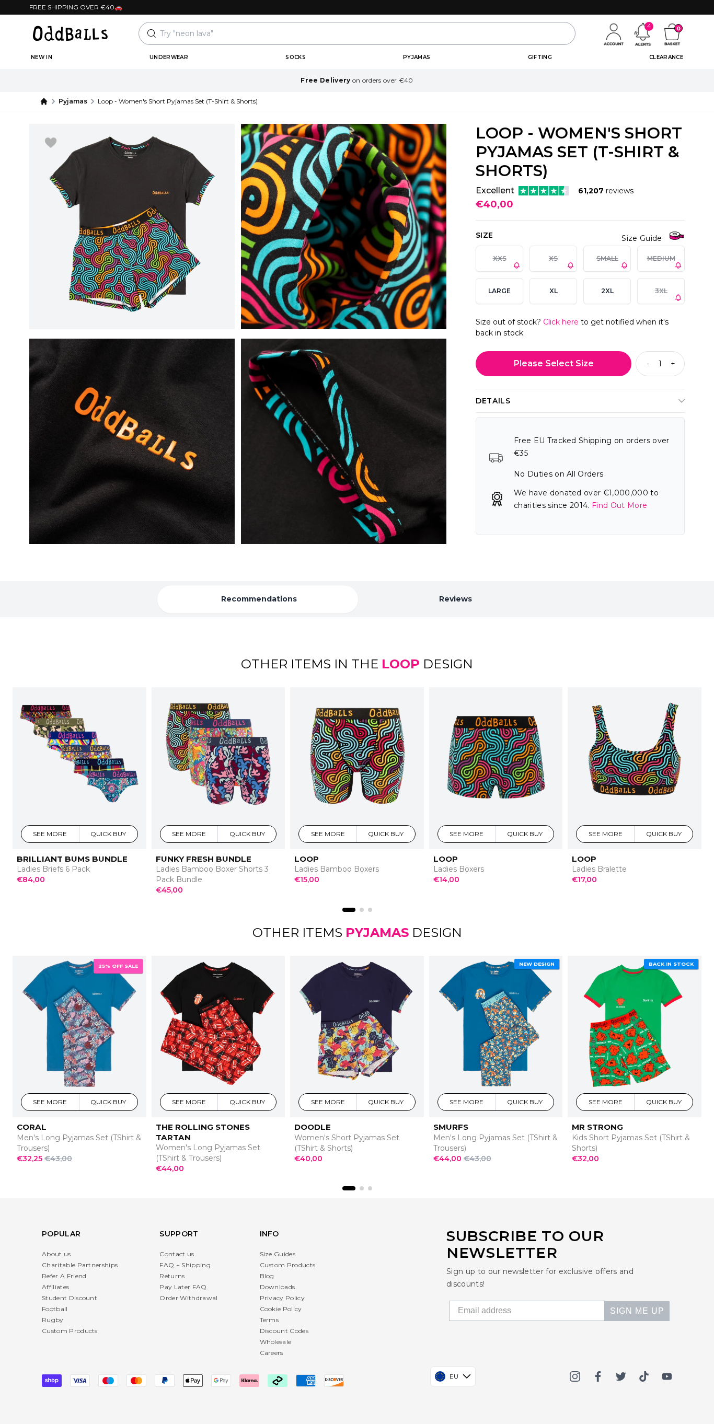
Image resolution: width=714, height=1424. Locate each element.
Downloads (277, 1287)
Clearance (666, 57)
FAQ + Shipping (184, 1265)
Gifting (540, 57)
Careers (271, 1353)
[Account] (613, 33)
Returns (172, 1276)
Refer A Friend (64, 1276)
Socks (295, 57)
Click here (561, 322)
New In (41, 57)
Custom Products (70, 1331)
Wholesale (276, 1342)
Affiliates (55, 1287)
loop (401, 664)
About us (56, 1254)
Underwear (168, 57)
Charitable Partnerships (80, 1265)
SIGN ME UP (637, 1310)
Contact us (176, 1254)
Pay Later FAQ (182, 1287)
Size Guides (278, 1254)
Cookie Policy (281, 1309)
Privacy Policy (282, 1298)
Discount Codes (284, 1331)
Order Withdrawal (188, 1298)
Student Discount (69, 1298)
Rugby (53, 1320)
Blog (267, 1276)
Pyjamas (416, 57)
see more (50, 833)
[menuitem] (41, 57)
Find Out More (619, 505)
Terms (269, 1320)
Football (55, 1309)
